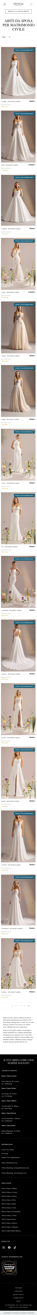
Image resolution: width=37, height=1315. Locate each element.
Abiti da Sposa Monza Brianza (11, 1231)
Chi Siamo (5, 1153)
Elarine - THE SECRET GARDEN (11, 228)
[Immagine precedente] (4, 77)
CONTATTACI (19, 1291)
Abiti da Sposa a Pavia (9, 1200)
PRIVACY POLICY (18, 1294)
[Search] (31, 4)
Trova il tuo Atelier (8, 1150)
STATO (19, 1301)
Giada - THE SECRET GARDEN (10, 292)
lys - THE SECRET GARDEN (9, 547)
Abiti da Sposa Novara (9, 1219)
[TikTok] (15, 1247)
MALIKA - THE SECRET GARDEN (11, 674)
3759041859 (8, 1121)
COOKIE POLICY (18, 1298)
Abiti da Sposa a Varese (9, 1215)
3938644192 (8, 1084)
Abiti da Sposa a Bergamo (10, 1227)
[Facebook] (9, 1247)
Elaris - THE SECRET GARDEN (11, 356)
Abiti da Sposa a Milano (9, 1188)
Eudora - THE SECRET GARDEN (11, 992)
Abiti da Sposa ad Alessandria (11, 1211)
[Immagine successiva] (32, 77)
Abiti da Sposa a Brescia (9, 1223)
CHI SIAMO (18, 1288)
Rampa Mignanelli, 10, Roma (11, 1131)
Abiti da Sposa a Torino (9, 1196)
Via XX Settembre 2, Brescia (11, 1118)
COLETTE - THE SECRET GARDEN (11, 865)
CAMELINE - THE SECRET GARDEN (12, 610)
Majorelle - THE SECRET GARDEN (12, 928)
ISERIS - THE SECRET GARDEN (10, 419)
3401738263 (8, 1109)
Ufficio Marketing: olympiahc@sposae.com (15, 1168)
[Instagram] (4, 1247)
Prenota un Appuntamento (18, 11)
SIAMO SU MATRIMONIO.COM (12, 1257)
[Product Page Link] (18, 73)
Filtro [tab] (4, 37)
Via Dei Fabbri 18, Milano (10, 1106)
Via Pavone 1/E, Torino (9, 1094)
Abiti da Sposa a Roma (9, 1204)
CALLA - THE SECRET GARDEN (10, 483)
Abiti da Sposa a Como (9, 1208)
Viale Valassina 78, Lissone (10, 1081)
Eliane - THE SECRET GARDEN (11, 737)
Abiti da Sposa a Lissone (9, 1192)
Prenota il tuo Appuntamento (11, 1157)
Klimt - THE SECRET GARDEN (10, 801)
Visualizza (5, 106)
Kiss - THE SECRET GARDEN (10, 165)
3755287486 (8, 1096)
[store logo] (18, 4)
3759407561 (8, 1133)
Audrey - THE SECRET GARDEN (11, 101)
